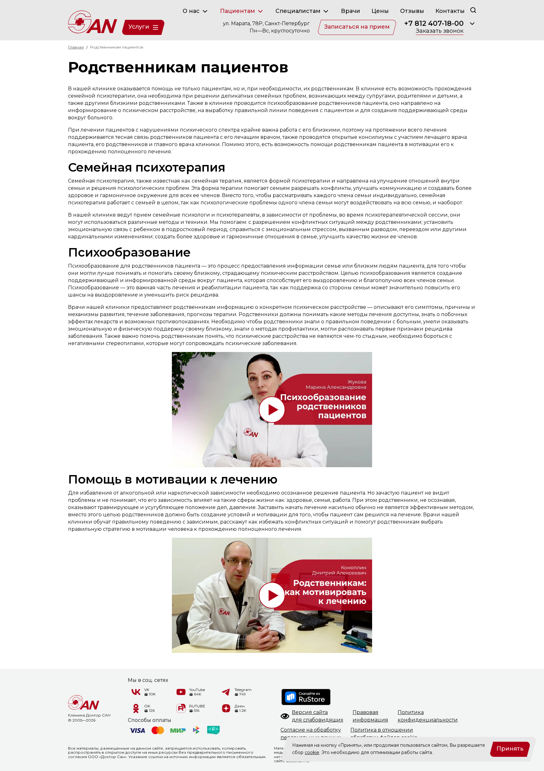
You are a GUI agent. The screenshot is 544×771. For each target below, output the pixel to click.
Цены (380, 11)
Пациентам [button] (238, 11)
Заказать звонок (439, 31)
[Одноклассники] (136, 708)
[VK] (136, 692)
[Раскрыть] (472, 23)
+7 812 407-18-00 (434, 23)
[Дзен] (226, 708)
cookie (312, 752)
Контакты (450, 11)
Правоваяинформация (370, 716)
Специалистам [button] (298, 11)
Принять (510, 748)
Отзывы (412, 11)
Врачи (350, 11)
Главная (76, 47)
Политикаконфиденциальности (428, 716)
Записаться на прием (357, 26)
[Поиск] (473, 10)
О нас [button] (192, 11)
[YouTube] (181, 692)
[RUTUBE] (181, 708)
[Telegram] (226, 692)
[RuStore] (306, 697)
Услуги (138, 26)
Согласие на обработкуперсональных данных (310, 733)
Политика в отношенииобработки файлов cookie (383, 733)
